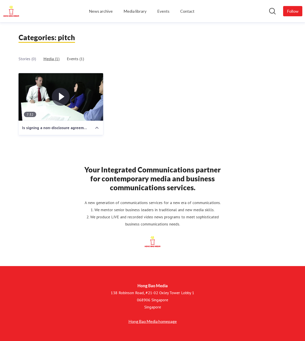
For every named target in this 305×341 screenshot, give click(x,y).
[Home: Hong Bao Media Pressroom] (11, 11)
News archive (101, 11)
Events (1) (75, 58)
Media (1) (51, 58)
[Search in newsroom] (272, 11)
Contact (187, 11)
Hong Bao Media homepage (152, 321)
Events (163, 11)
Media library (134, 11)
